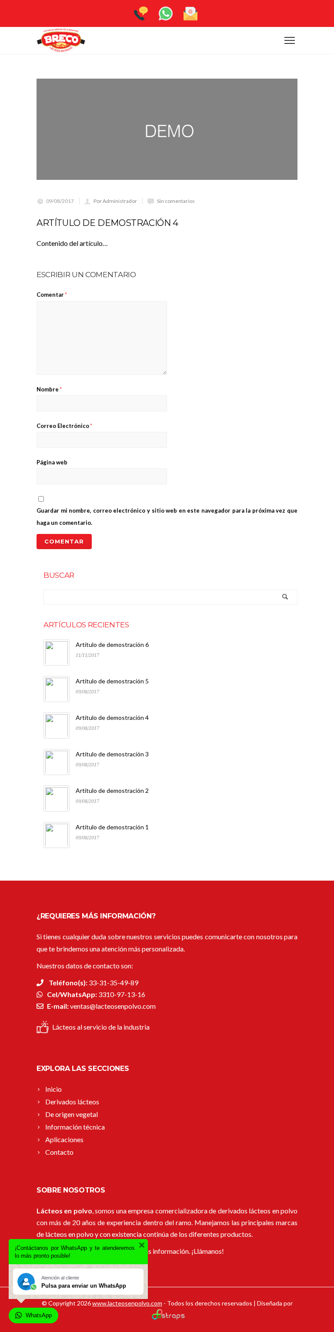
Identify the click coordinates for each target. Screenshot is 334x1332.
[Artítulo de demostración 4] (167, 129)
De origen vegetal (71, 1114)
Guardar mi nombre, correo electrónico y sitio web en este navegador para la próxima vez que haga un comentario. (167, 516)
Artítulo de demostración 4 (112, 717)
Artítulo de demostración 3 (112, 754)
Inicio (53, 1089)
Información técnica (75, 1127)
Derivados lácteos (72, 1101)
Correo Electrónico (64, 425)
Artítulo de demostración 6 (112, 644)
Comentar (52, 294)
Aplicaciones (64, 1139)
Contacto (59, 1152)
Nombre (49, 389)
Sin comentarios (176, 201)
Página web (52, 462)
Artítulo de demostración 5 (112, 681)
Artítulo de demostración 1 (112, 827)
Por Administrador (115, 201)
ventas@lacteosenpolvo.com (113, 1006)
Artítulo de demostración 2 (112, 790)
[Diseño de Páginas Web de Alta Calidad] (167, 1317)
